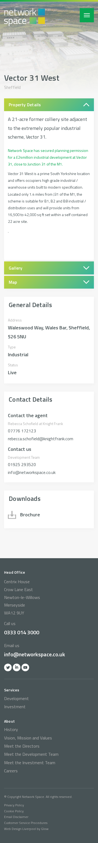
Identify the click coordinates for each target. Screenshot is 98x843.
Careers (11, 770)
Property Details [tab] (25, 105)
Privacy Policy (14, 805)
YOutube (25, 667)
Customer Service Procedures (25, 822)
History (11, 729)
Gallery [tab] (16, 268)
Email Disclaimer (16, 816)
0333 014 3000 (21, 632)
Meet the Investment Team (29, 762)
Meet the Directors (21, 746)
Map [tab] (13, 282)
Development (16, 698)
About (9, 721)
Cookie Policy (14, 811)
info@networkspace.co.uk (34, 654)
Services (11, 690)
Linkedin (16, 667)
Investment (15, 706)
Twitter (8, 667)
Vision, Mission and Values (28, 738)
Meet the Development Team (31, 754)
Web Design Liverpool (20, 828)
